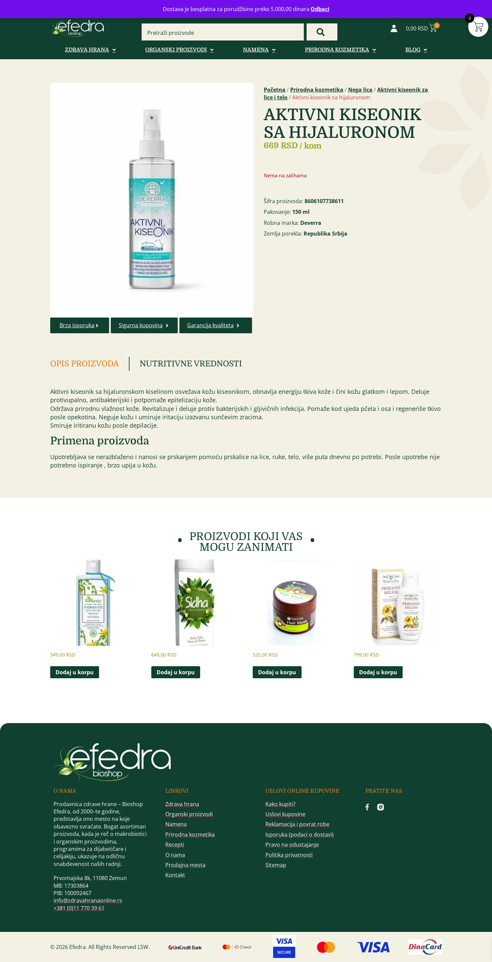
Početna (274, 89)
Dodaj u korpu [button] (75, 672)
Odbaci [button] (320, 9)
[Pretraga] (322, 32)
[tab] (90, 364)
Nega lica (360, 89)
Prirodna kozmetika (316, 89)
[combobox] (223, 32)
